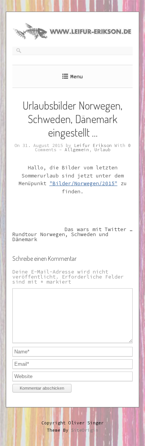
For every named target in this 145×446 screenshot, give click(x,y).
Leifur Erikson (93, 145)
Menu (76, 76)
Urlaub (102, 149)
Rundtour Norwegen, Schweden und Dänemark (60, 237)
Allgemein (77, 149)
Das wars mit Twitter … (99, 229)
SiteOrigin (84, 430)
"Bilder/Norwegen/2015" (83, 183)
